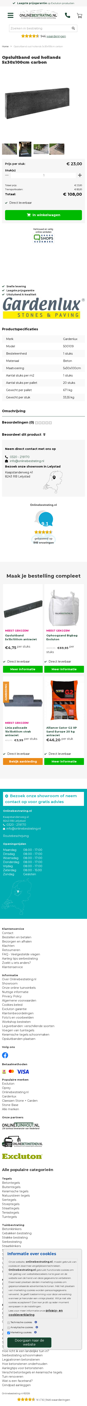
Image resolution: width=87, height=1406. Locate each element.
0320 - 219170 (20, 457)
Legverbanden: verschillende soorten (28, 1026)
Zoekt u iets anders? (16, 963)
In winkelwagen (46, 215)
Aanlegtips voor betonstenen (22, 1368)
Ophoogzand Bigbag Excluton (61, 637)
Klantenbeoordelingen (18, 1013)
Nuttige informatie (15, 992)
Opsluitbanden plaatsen (18, 1039)
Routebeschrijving (16, 836)
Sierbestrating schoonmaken (22, 1355)
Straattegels (10, 1208)
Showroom (10, 983)
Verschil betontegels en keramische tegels (32, 1372)
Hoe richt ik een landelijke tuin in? (25, 1351)
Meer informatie (22, 669)
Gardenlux (9, 1096)
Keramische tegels (15, 1191)
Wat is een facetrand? (17, 1381)
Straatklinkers (11, 1246)
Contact (7, 933)
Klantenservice (12, 967)
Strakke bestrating (15, 1237)
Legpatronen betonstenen (21, 1359)
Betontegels (11, 1183)
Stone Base (10, 1105)
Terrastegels (10, 1212)
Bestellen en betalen (16, 937)
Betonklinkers (11, 1229)
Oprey (6, 1088)
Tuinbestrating (13, 1225)
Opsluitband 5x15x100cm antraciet (21, 637)
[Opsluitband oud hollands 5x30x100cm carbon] (37, 105)
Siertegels (9, 1200)
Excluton (8, 1083)
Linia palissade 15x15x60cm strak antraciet (18, 731)
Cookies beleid (12, 1005)
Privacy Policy (12, 996)
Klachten (8, 946)
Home (5, 46)
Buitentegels (11, 1187)
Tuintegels (9, 1217)
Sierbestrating (12, 1242)
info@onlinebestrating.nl (27, 461)
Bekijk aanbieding (23, 761)
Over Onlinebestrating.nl (19, 979)
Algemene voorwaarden (19, 1000)
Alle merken (10, 1109)
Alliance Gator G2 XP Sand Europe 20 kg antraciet (61, 731)
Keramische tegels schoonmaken (25, 1034)
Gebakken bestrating (17, 1233)
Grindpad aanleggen (16, 1385)
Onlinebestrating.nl (15, 1092)
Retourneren (11, 950)
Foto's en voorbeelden (18, 1017)
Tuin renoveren (12, 1376)
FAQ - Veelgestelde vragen (21, 954)
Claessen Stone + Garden (20, 1100)
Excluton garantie (14, 1009)
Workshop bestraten (16, 1022)
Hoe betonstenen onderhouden (24, 1364)
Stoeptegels (10, 1204)
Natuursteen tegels (16, 1195)
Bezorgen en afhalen (17, 941)
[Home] (38, 14)
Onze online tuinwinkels (19, 988)
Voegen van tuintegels (18, 1030)
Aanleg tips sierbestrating (20, 958)
